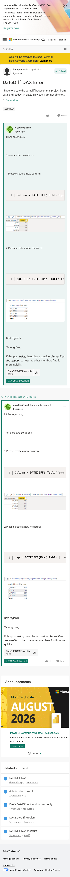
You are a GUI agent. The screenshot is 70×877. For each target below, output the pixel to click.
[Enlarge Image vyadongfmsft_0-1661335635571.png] (35, 223)
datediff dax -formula (21, 791)
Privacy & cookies (32, 858)
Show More (12, 100)
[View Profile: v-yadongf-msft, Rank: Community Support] (7, 406)
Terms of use (50, 858)
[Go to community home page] (24, 39)
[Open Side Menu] (4, 39)
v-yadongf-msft (23, 127)
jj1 (25, 795)
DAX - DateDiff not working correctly (30, 804)
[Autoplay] (29, 753)
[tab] (33, 753)
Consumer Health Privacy (47, 869)
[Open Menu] (65, 49)
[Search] (43, 40)
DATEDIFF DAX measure (23, 830)
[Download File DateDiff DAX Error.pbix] (36, 372)
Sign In (62, 39)
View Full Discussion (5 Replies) (20, 396)
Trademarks (9, 865)
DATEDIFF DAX (17, 778)
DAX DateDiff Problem (22, 817)
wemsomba (32, 782)
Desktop (9, 49)
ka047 (27, 835)
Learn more (45, 60)
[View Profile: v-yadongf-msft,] (9, 129)
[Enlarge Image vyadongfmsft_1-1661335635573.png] (35, 310)
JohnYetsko (28, 808)
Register (52, 39)
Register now (11, 28)
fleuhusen (29, 822)
